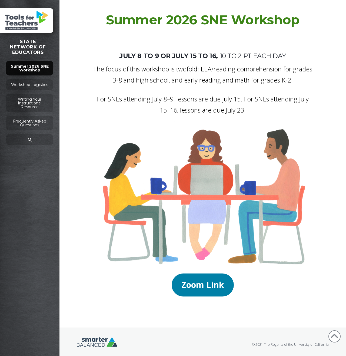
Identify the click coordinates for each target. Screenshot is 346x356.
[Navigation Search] (29, 139)
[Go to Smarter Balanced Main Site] (97, 341)
